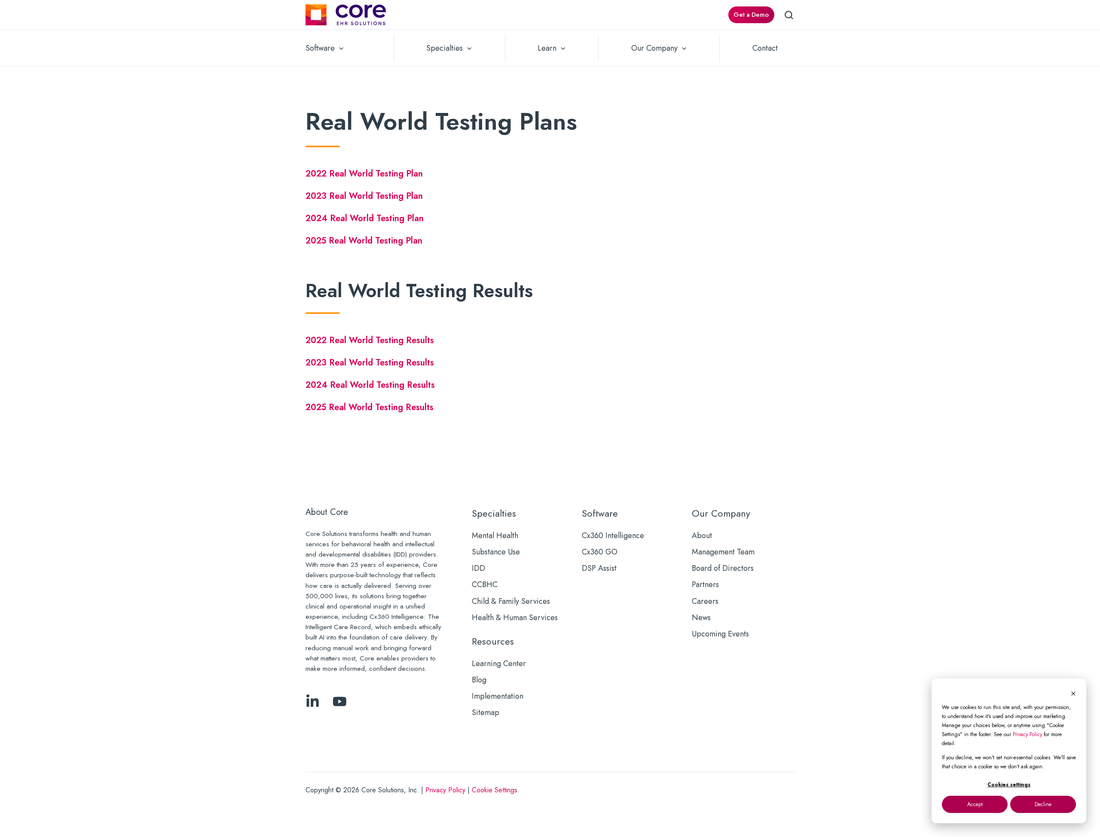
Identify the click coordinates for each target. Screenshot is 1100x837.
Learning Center (499, 663)
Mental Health (495, 535)
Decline (1043, 804)
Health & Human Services (515, 617)
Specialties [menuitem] (444, 48)
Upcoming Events (720, 633)
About (702, 535)
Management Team (723, 551)
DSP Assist (599, 568)
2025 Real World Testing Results (370, 407)
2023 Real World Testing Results (370, 362)
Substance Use (496, 551)
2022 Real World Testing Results (370, 340)
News (701, 617)
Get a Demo (751, 14)
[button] (788, 15)
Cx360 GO (599, 551)
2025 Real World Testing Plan (364, 240)
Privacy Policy (1027, 734)
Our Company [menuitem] (654, 48)
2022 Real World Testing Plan (365, 173)
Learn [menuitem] (547, 48)
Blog (479, 679)
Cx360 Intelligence (613, 535)
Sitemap (485, 712)
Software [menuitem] (320, 48)
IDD (478, 568)
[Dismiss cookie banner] (1073, 693)
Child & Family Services (511, 601)
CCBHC (485, 584)
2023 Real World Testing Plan (364, 196)
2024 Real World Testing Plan (365, 218)
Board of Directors (723, 568)
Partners (705, 584)
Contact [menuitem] (765, 48)
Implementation (497, 696)
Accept (975, 804)
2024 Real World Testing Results (370, 385)
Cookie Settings (494, 790)
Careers (705, 601)
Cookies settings (1008, 784)
